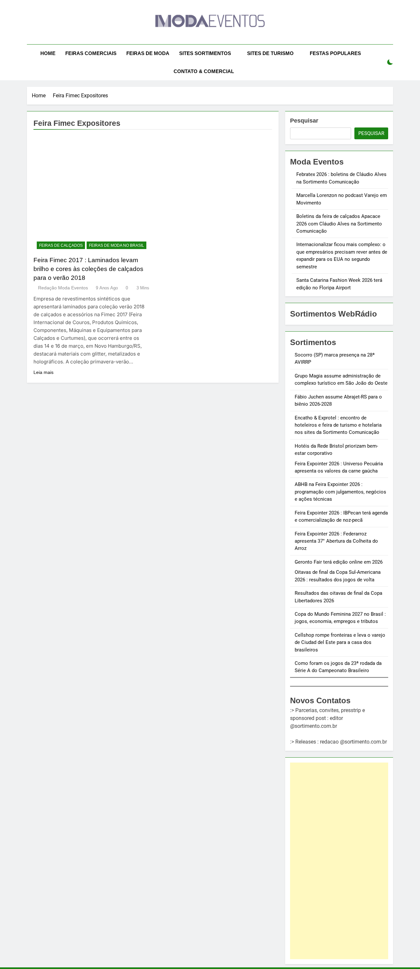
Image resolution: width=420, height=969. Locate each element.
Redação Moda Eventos (63, 287)
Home (47, 53)
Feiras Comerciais (90, 53)
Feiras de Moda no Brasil (116, 245)
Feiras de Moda (147, 53)
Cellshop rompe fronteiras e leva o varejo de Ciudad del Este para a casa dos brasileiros (340, 642)
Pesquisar (304, 120)
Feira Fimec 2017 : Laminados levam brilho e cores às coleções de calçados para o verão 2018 (88, 269)
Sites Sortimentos (205, 53)
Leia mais (43, 372)
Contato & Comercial (204, 71)
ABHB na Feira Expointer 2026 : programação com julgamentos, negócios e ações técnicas (340, 491)
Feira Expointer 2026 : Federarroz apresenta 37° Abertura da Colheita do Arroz (336, 541)
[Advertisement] (339, 861)
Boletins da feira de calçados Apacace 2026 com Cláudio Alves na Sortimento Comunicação (339, 223)
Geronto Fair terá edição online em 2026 (339, 562)
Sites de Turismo (270, 53)
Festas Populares (335, 53)
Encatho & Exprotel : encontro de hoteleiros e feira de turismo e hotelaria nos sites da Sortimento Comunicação (338, 425)
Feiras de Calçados (61, 245)
